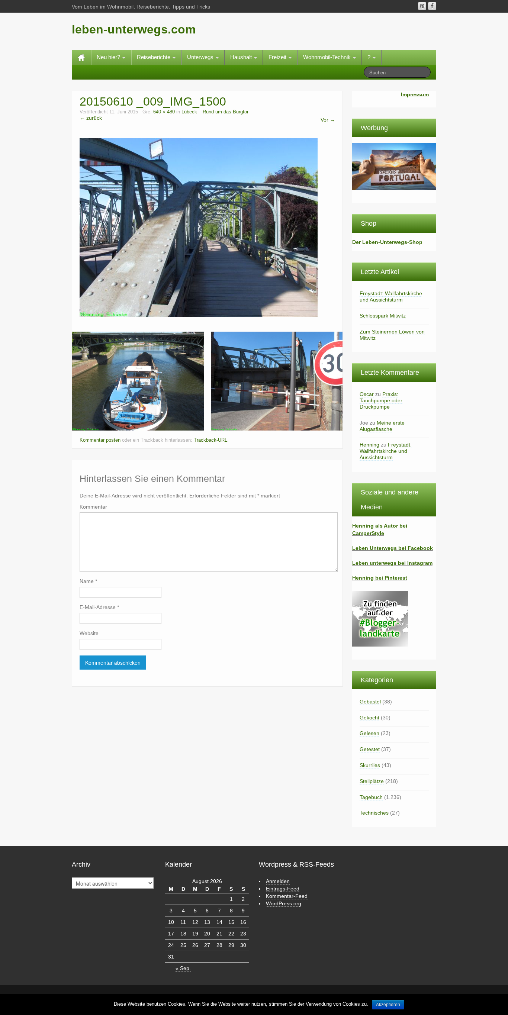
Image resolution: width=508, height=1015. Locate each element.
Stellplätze (372, 781)
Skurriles (370, 765)
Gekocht (369, 718)
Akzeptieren (388, 1004)
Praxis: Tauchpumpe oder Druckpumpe (381, 400)
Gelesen (369, 733)
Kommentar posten (100, 440)
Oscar (367, 394)
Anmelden (278, 881)
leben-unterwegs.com (134, 29)
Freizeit (278, 57)
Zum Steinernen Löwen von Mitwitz (392, 335)
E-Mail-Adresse (99, 607)
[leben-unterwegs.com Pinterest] (422, 6)
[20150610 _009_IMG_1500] (199, 227)
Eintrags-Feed (282, 889)
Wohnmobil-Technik (327, 57)
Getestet (370, 749)
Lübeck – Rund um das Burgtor (214, 112)
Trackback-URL (210, 440)
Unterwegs (201, 57)
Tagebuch (371, 797)
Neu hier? (109, 57)
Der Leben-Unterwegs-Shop (387, 242)
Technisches (374, 813)
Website (89, 633)
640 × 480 (164, 112)
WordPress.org (283, 903)
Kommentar (93, 507)
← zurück (91, 118)
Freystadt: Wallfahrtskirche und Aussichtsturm (391, 296)
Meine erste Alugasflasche (382, 426)
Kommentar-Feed (287, 896)
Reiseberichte (154, 57)
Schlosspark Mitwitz (383, 316)
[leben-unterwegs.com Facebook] (432, 6)
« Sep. (183, 968)
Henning (369, 445)
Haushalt (241, 57)
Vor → (328, 120)
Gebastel (370, 702)
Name (88, 581)
